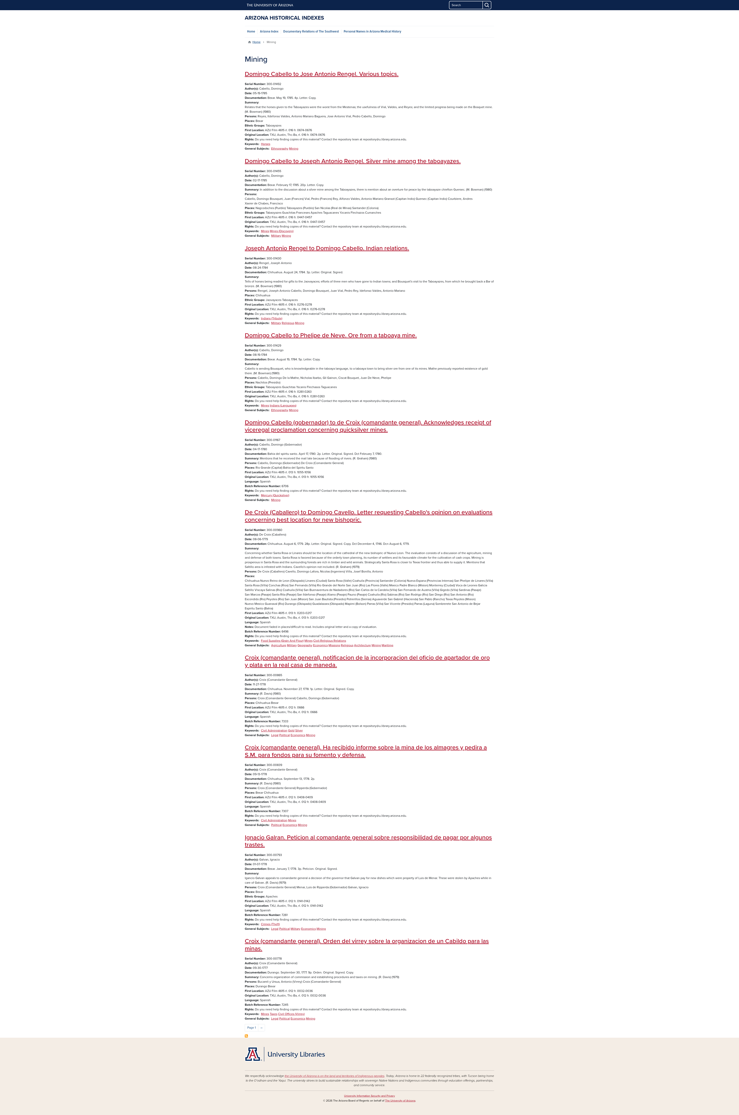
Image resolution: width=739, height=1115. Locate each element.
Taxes (273, 1014)
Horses (265, 144)
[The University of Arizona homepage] (270, 5)
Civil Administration (274, 730)
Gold (291, 730)
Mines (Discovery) (281, 231)
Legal (274, 735)
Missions (334, 645)
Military (276, 236)
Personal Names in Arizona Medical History (372, 31)
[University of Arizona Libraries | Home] (285, 1054)
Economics (320, 645)
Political (284, 735)
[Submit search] (487, 5)
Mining (293, 149)
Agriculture (278, 645)
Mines (265, 231)
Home (251, 31)
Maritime (387, 645)
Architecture (362, 645)
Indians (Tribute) (271, 318)
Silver (299, 730)
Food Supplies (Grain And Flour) (282, 641)
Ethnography (279, 149)
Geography (305, 645)
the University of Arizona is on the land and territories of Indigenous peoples (334, 1076)
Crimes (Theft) (270, 924)
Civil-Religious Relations (329, 641)
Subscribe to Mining (246, 1036)
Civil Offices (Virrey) (291, 1014)
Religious (288, 323)
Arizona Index (269, 31)
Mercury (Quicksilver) (275, 495)
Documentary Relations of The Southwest (311, 31)
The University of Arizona (400, 1100)
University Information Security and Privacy (369, 1096)
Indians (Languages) (283, 406)
